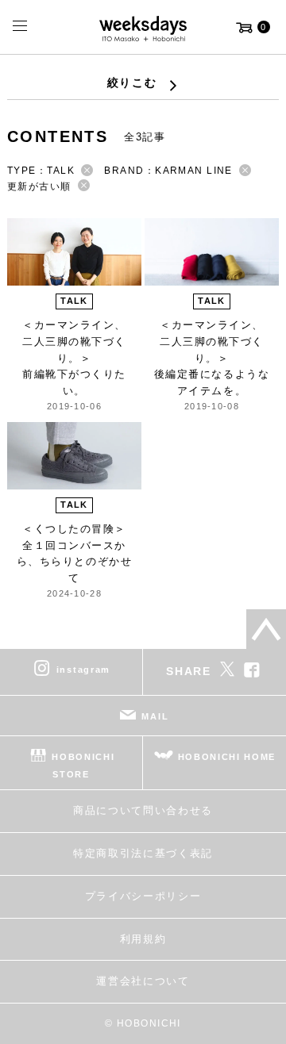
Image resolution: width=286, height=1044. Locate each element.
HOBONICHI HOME (227, 757)
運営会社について (142, 981)
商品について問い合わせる (143, 810)
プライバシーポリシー (143, 896)
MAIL (154, 716)
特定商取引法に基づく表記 (143, 853)
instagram (83, 669)
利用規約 (143, 939)
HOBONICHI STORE (83, 765)
